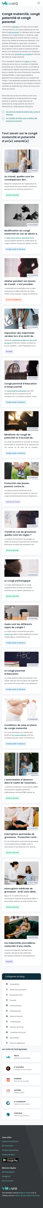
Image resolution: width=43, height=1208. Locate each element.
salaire (26, 61)
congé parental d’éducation (17, 391)
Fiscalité (9, 351)
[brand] (10, 3)
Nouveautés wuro (16, 995)
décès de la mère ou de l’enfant (18, 238)
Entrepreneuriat (15, 1011)
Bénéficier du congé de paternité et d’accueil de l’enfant (18, 436)
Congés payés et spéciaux (15, 249)
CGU (3, 1176)
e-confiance (20, 1101)
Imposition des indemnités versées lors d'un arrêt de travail (19, 335)
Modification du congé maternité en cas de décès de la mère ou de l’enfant (21, 232)
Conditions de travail (18, 1032)
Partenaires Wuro (8, 1155)
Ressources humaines (18, 990)
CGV (8, 1176)
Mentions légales (8, 1172)
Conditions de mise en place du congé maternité (20, 727)
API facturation (7, 1146)
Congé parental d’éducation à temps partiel (20, 385)
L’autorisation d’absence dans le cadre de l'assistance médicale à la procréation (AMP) (21, 781)
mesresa (18, 1113)
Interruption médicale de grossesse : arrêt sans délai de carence (20, 890)
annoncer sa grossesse (23, 54)
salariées (15, 27)
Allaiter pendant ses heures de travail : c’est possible (20, 283)
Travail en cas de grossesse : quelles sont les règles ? (20, 533)
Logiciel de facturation (10, 1141)
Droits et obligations (13, 300)
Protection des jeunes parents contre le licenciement (16, 485)
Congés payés (15, 1022)
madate (18, 1078)
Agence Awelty (25, 1193)
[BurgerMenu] (38, 3)
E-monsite (19, 1067)
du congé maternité (19, 735)
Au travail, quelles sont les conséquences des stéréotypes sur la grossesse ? (20, 178)
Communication (16, 1006)
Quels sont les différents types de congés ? (18, 626)
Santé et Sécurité (12, 195)
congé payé (8, 634)
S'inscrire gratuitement (10, 1150)
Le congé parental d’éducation (14, 672)
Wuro (16, 1055)
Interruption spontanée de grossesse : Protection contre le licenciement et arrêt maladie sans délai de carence (21, 836)
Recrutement (14, 1038)
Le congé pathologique (17, 580)
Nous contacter (7, 1181)
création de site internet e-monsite (26, 1195)
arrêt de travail (13, 32)
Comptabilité (14, 984)
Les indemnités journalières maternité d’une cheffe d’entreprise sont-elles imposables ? (19, 945)
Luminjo (17, 1090)
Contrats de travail (13, 502)
